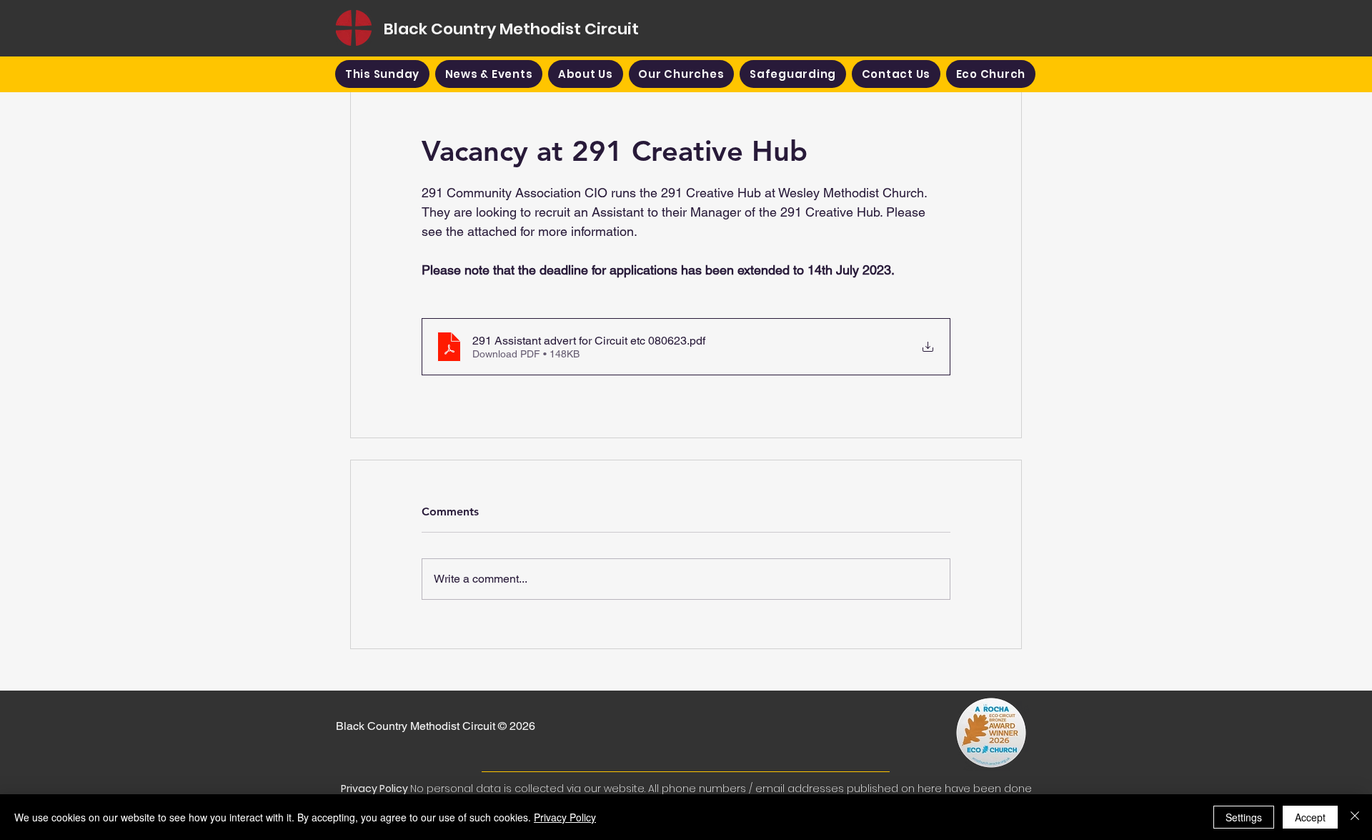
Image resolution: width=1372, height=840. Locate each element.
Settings (1244, 817)
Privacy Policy (565, 817)
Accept (1310, 817)
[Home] (354, 28)
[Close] (1354, 817)
